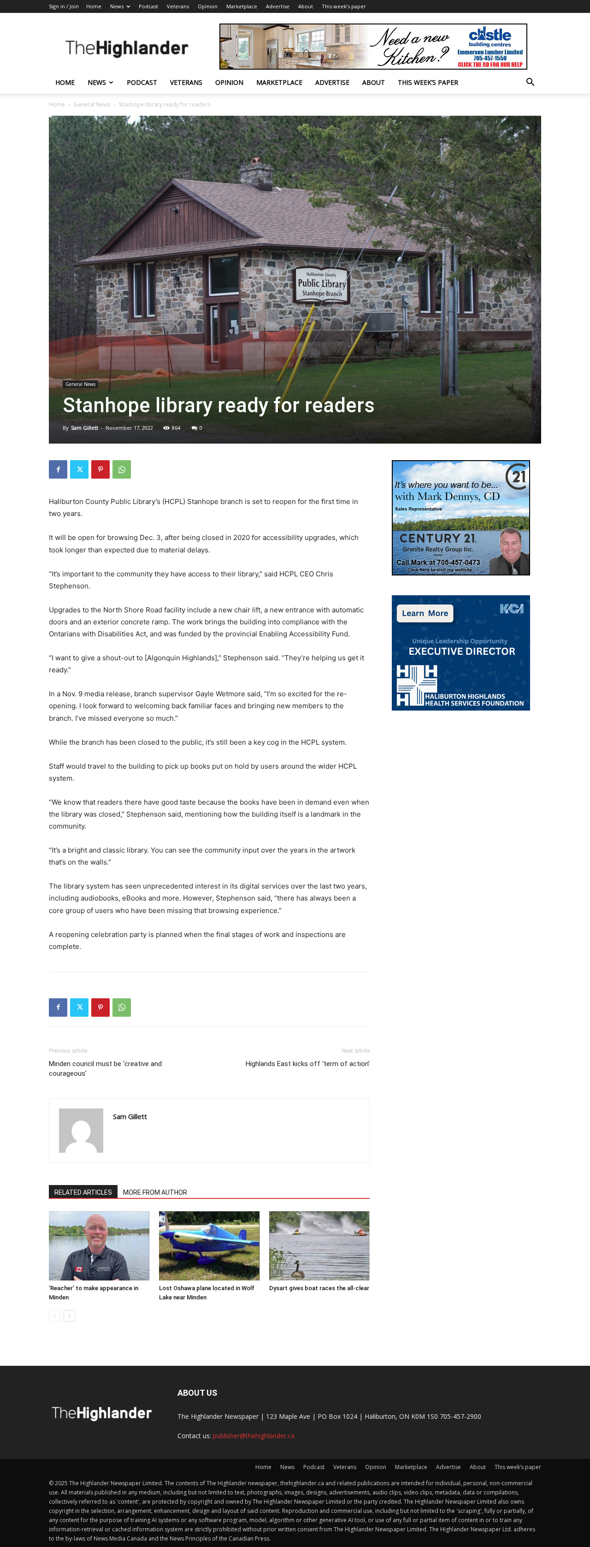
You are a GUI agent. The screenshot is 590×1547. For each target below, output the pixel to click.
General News (92, 104)
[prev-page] (54, 1316)
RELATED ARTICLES (83, 1192)
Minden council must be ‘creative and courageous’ (105, 1069)
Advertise (277, 6)
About (305, 6)
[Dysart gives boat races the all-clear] (319, 1245)
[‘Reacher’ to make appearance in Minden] (99, 1245)
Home (93, 6)
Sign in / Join (64, 6)
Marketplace (241, 6)
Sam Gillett (84, 427)
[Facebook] (58, 469)
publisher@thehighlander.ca (254, 1435)
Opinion (208, 6)
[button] (530, 83)
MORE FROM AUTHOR (155, 1192)
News (117, 6)
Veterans (178, 6)
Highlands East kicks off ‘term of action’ (308, 1064)
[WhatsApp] (121, 469)
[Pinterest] (100, 469)
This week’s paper (344, 6)
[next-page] (69, 1316)
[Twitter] (79, 469)
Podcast (148, 6)
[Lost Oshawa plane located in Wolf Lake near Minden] (209, 1245)
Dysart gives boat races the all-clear (319, 1288)
